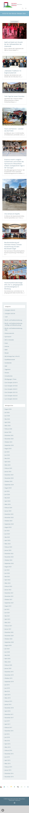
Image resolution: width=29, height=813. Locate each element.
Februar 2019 (8, 701)
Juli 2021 (7, 609)
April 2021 (7, 619)
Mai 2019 (7, 691)
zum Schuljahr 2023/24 (11, 399)
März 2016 (8, 747)
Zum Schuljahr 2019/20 (11, 386)
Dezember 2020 (9, 632)
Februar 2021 (8, 625)
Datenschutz (11, 800)
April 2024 (7, 501)
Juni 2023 (7, 534)
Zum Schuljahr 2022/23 (11, 395)
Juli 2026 (7, 412)
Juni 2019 (7, 688)
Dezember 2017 (9, 714)
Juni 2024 (7, 494)
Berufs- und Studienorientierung (13, 320)
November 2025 (9, 438)
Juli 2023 (7, 530)
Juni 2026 (7, 415)
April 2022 (7, 580)
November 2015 (9, 753)
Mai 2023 (7, 537)
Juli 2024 (7, 491)
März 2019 (8, 698)
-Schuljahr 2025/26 (10, 313)
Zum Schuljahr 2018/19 (11, 382)
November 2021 (9, 596)
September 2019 (9, 681)
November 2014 (9, 776)
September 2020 (9, 642)
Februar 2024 (8, 507)
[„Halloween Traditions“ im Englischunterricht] (14, 61)
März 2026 (8, 425)
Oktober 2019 (8, 678)
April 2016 (7, 744)
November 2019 (9, 675)
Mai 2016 (7, 740)
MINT (6, 349)
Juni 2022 (7, 573)
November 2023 (9, 517)
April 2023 (7, 540)
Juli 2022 (7, 570)
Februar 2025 (8, 468)
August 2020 (8, 645)
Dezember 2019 (9, 671)
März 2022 (8, 583)
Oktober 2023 (8, 520)
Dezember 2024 (9, 475)
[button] (3, 810)
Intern (6, 343)
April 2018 (7, 711)
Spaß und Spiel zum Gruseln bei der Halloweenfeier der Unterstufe (13, 44)
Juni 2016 (7, 737)
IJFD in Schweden (9, 340)
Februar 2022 (8, 586)
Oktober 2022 (8, 560)
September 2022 (9, 563)
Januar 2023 (8, 550)
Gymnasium (8, 336)
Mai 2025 (7, 458)
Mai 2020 (7, 655)
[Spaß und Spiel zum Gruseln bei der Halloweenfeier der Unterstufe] (14, 31)
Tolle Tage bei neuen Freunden (14, 96)
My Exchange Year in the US (12, 356)
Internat (7, 346)
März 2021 (8, 622)
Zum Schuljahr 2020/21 (11, 389)
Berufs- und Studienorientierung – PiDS (14, 329)
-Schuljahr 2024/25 (10, 310)
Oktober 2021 (8, 599)
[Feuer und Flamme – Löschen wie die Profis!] (14, 116)
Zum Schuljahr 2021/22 (11, 392)
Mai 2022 (7, 576)
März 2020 (8, 662)
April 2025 (7, 461)
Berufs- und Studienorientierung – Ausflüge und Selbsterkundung (14, 324)
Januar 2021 (8, 629)
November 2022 (9, 557)
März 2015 (8, 763)
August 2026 (8, 409)
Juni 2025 (7, 455)
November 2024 (9, 478)
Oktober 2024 (8, 481)
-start (6, 316)
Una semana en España (12, 214)
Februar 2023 (8, 547)
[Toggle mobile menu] (26, 8)
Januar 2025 (8, 471)
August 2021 (8, 606)
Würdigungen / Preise (10, 379)
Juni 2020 (7, 652)
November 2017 (9, 717)
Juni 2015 (7, 757)
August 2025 (8, 448)
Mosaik (7, 353)
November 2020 (9, 635)
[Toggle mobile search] (23, 8)
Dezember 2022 (9, 553)
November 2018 (9, 708)
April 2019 (7, 694)
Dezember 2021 (9, 593)
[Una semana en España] (14, 194)
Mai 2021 (7, 616)
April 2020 (7, 658)
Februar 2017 (8, 727)
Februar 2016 (8, 750)
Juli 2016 (7, 734)
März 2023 (8, 543)
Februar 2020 (8, 665)
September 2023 (9, 524)
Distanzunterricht (9, 333)
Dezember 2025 (9, 435)
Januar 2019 (8, 704)
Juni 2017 (7, 721)
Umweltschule (8, 376)
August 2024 (8, 488)
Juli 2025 (7, 452)
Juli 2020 (7, 648)
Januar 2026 (8, 432)
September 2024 (9, 484)
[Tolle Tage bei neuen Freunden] (14, 87)
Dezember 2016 (9, 730)
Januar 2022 (8, 589)
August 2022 (8, 566)
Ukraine (7, 372)
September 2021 (9, 603)
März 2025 (8, 465)
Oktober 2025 (8, 442)
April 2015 (7, 760)
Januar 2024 (8, 511)
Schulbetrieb (8, 363)
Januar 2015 (8, 770)
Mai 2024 (7, 498)
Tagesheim (8, 369)
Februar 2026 (8, 429)
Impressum (17, 800)
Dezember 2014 (9, 773)
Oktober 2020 (8, 639)
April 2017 (7, 724)
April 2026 (7, 422)
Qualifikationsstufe (10, 359)
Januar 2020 (8, 668)
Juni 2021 (7, 612)
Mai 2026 (7, 419)
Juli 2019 (7, 685)
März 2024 (8, 504)
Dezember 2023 (9, 514)
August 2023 (8, 527)
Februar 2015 (8, 767)
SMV (6, 366)
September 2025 (9, 445)
